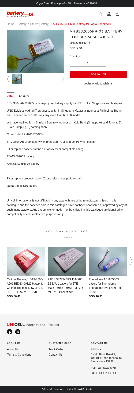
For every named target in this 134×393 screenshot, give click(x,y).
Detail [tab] (10, 95)
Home (10, 24)
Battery (22, 24)
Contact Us (55, 354)
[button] (8, 79)
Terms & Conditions (19, 354)
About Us (12, 349)
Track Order (56, 349)
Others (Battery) (39, 24)
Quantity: (75, 56)
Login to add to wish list (98, 83)
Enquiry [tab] (24, 95)
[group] (17, 79)
